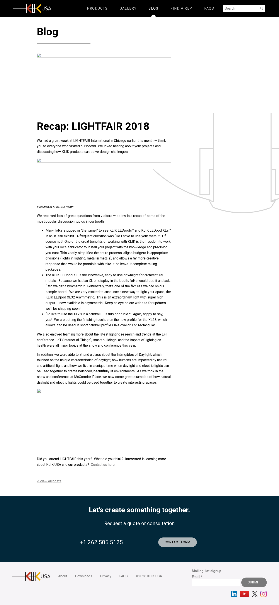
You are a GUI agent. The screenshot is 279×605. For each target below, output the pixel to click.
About (62, 576)
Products (97, 8)
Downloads (83, 576)
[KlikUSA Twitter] (255, 594)
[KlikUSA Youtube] (244, 594)
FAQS (123, 576)
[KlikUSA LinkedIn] (234, 594)
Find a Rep (181, 8)
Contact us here (103, 465)
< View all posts (49, 481)
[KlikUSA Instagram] (263, 594)
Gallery (128, 8)
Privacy (105, 576)
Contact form (177, 542)
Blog (153, 8)
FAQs (209, 8)
